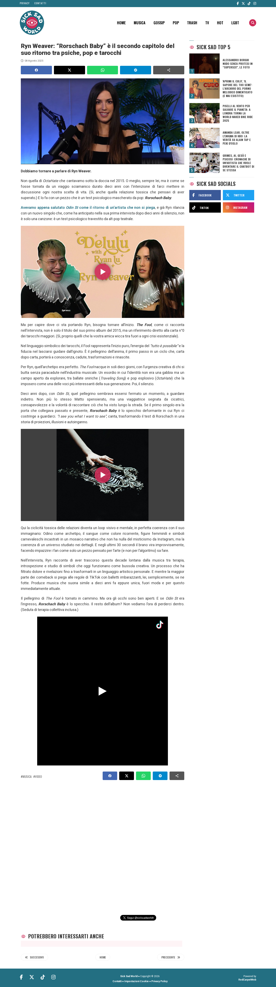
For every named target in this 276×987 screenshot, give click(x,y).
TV (207, 22)
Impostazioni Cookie (136, 981)
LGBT (235, 22)
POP (176, 22)
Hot (220, 22)
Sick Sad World (129, 976)
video (38, 776)
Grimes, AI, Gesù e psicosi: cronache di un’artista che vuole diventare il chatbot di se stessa (238, 163)
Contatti (40, 3)
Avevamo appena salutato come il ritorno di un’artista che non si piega (88, 207)
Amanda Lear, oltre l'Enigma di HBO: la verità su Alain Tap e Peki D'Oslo (237, 138)
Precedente (168, 957)
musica (27, 776)
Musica (139, 22)
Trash (192, 22)
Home (121, 22)
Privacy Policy (159, 981)
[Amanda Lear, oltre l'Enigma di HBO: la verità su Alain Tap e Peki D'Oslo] (204, 138)
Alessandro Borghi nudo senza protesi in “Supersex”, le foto (238, 63)
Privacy (24, 3)
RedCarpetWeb (247, 979)
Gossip (159, 22)
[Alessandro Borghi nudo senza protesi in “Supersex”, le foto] (204, 63)
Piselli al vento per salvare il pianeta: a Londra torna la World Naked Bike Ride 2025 (238, 113)
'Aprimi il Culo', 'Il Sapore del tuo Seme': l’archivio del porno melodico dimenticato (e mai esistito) (237, 88)
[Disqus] (101, 842)
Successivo (37, 957)
